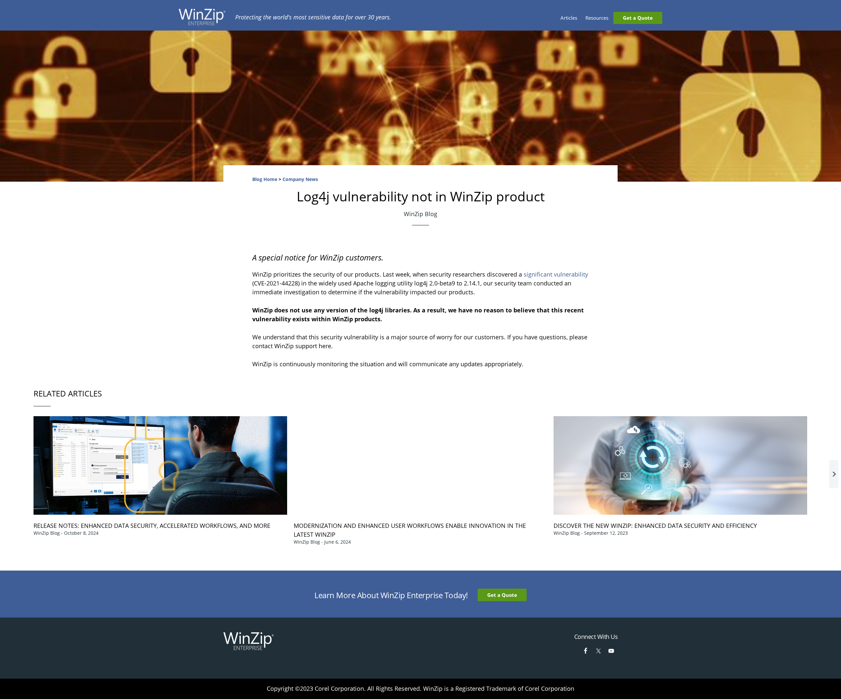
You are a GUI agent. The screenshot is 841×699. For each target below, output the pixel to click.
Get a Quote (502, 595)
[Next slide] (833, 474)
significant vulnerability (556, 274)
